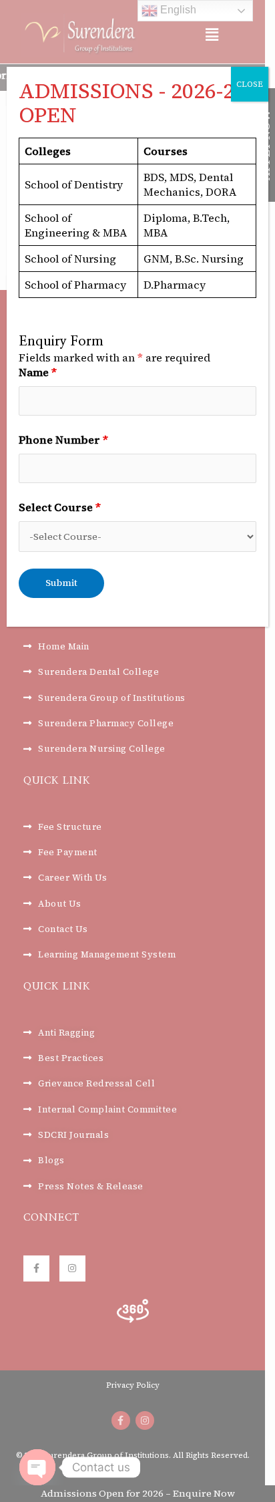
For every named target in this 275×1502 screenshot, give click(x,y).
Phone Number (63, 439)
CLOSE (249, 84)
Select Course (60, 507)
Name (38, 372)
